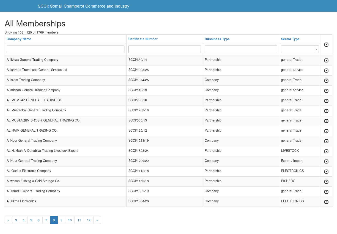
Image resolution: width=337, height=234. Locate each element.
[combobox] (300, 49)
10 (70, 220)
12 (89, 220)
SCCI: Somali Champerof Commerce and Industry (83, 6)
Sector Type (290, 39)
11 (79, 220)
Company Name (19, 39)
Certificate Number (142, 39)
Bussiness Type (217, 39)
